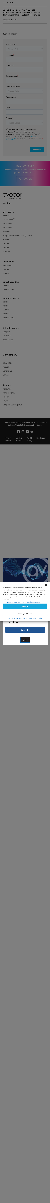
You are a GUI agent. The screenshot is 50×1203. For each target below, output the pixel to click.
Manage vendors (11, 602)
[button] (46, 585)
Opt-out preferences (15, 618)
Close (25, 639)
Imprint (39, 618)
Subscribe (25, 630)
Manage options (25, 613)
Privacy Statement (29, 618)
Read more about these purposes (29, 602)
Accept (25, 606)
